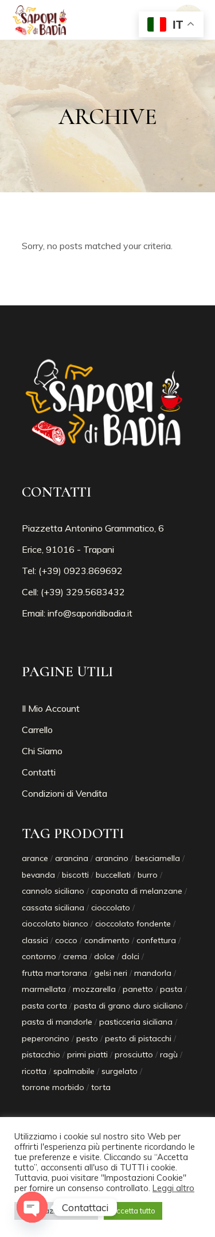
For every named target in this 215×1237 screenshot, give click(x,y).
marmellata (44, 989)
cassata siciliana (53, 907)
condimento (107, 940)
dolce (104, 956)
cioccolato (110, 907)
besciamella (157, 858)
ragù (169, 1054)
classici (35, 940)
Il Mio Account (51, 708)
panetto (138, 989)
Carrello (37, 729)
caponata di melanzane (136, 891)
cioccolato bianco (55, 923)
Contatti (39, 772)
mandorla (152, 973)
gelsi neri (110, 973)
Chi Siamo (42, 751)
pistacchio (41, 1054)
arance (35, 858)
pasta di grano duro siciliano (128, 1006)
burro (148, 875)
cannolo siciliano (53, 891)
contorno (39, 956)
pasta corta (44, 1006)
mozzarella (94, 989)
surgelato (119, 1071)
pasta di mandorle (57, 1022)
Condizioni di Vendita (64, 793)
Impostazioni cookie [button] (56, 1210)
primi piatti (87, 1054)
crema (75, 956)
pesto (87, 1038)
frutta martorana (54, 973)
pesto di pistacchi (138, 1038)
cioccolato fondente (133, 923)
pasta (171, 989)
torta (101, 1087)
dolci (130, 956)
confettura (156, 940)
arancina (71, 858)
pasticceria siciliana (136, 1022)
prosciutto (134, 1054)
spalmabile (74, 1071)
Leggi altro (173, 1188)
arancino (111, 858)
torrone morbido (53, 1087)
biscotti (75, 875)
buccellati (113, 875)
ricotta (34, 1071)
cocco (66, 940)
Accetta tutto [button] (133, 1210)
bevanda (38, 875)
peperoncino (45, 1038)
